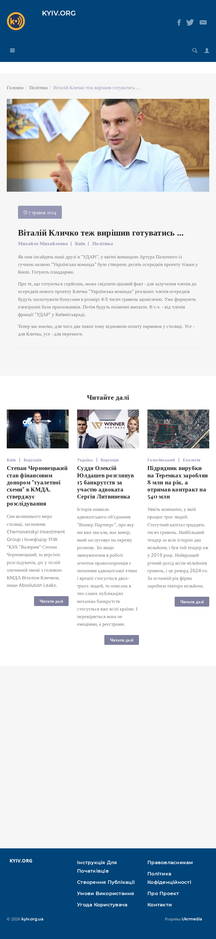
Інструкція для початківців (97, 867)
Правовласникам (170, 862)
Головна (15, 87)
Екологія (191, 459)
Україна (85, 459)
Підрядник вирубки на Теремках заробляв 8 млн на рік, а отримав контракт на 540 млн (177, 482)
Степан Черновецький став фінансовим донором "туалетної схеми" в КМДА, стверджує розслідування (37, 485)
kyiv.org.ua (32, 919)
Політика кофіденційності (169, 878)
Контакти (159, 904)
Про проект (163, 893)
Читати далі (51, 601)
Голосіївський (161, 459)
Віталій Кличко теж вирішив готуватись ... (101, 232)
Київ (80, 243)
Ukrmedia (192, 919)
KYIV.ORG (59, 13)
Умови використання (105, 893)
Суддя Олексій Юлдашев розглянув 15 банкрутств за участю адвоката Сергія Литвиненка (105, 482)
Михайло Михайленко (43, 243)
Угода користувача (102, 904)
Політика (38, 87)
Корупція (33, 459)
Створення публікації (106, 882)
